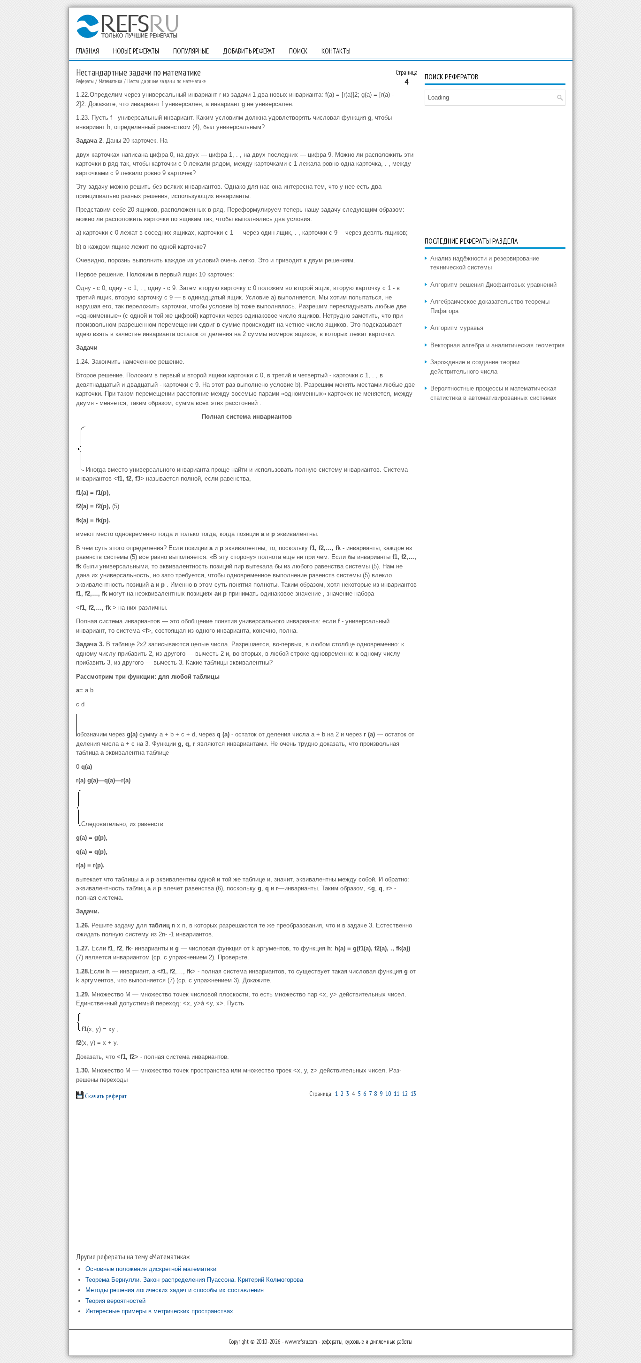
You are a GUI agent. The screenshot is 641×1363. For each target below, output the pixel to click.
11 (396, 1093)
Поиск (298, 50)
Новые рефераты (136, 50)
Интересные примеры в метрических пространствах (159, 1311)
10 (388, 1093)
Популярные (191, 50)
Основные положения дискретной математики (150, 1268)
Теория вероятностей (115, 1300)
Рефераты (85, 80)
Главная (87, 50)
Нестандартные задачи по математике (166, 80)
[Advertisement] (247, 1176)
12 (405, 1093)
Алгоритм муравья (456, 327)
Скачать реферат (105, 1096)
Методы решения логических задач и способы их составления (174, 1290)
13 (413, 1093)
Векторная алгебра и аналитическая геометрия (497, 345)
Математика (110, 80)
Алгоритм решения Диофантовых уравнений (493, 284)
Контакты (336, 50)
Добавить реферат (249, 50)
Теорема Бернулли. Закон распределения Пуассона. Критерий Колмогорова (194, 1279)
